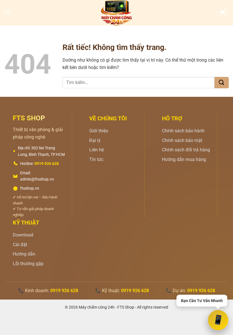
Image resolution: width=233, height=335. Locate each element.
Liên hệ (96, 149)
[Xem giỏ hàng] (222, 12)
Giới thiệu (98, 130)
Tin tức (96, 159)
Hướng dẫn (24, 254)
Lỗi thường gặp (28, 263)
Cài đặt (20, 244)
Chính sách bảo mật (182, 140)
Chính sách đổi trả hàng (186, 149)
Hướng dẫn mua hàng (184, 159)
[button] (7, 13)
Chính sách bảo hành (183, 130)
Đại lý (95, 140)
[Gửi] (222, 82)
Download (23, 235)
